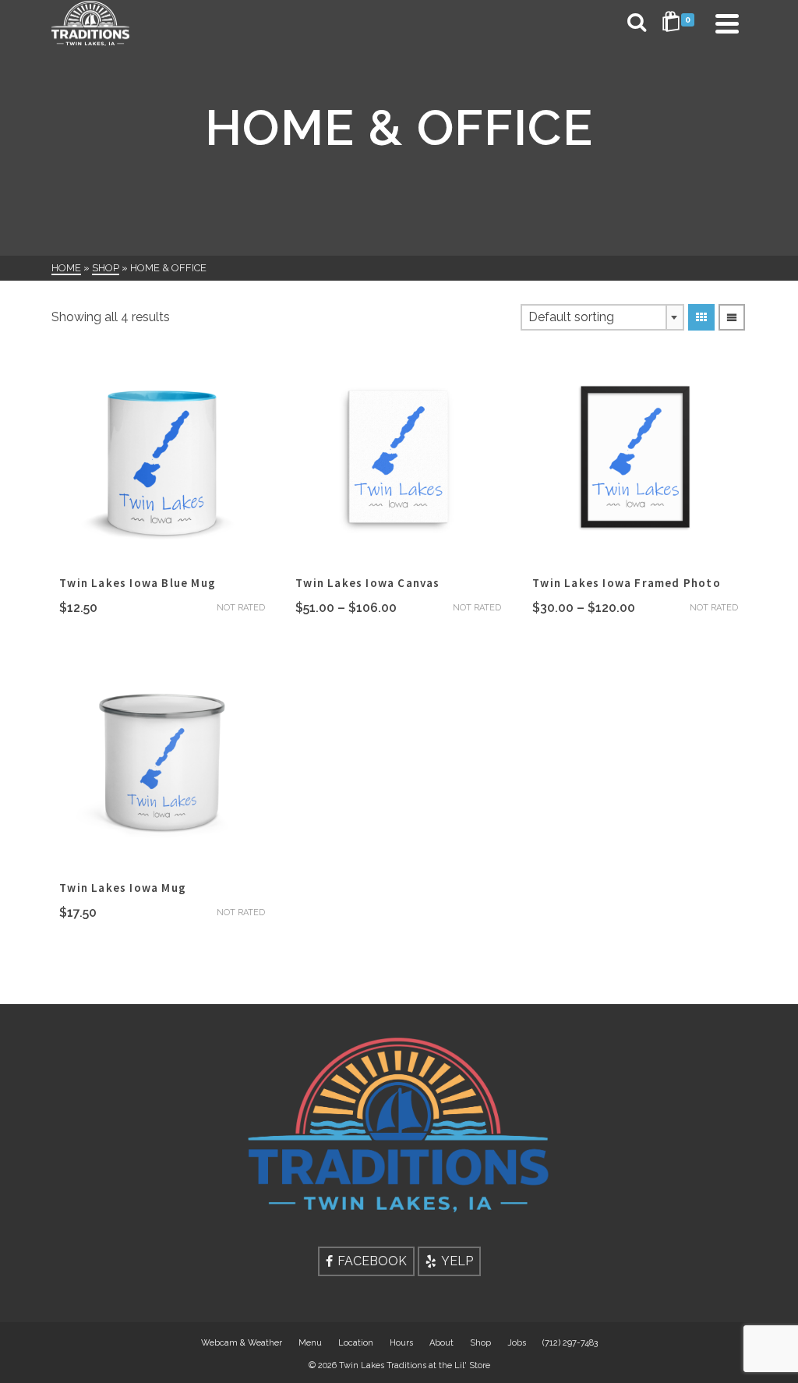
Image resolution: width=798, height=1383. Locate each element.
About (441, 1343)
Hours (401, 1343)
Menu (310, 1343)
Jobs (516, 1343)
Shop (480, 1343)
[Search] (637, 23)
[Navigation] (727, 23)
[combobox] (602, 317)
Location (355, 1343)
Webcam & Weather (241, 1343)
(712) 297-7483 (570, 1343)
